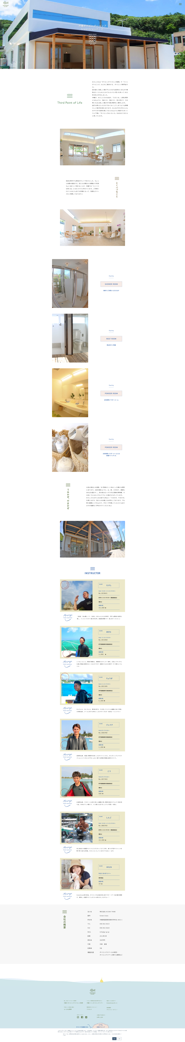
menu (180, 4)
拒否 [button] (119, 1038)
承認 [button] (114, 1038)
